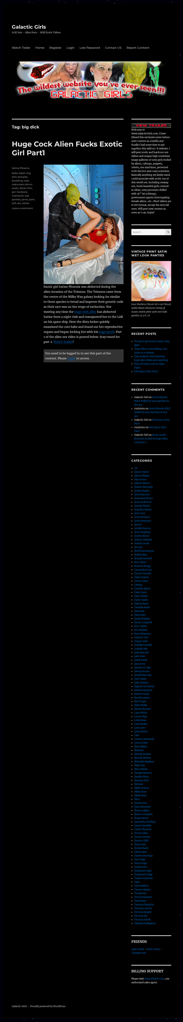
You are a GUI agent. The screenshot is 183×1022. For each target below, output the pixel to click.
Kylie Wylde (140, 705)
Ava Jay (138, 547)
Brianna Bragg (142, 566)
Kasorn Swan (141, 693)
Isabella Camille (143, 645)
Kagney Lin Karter (144, 686)
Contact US (113, 47)
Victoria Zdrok (142, 919)
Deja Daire (140, 614)
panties (16, 199)
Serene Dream (142, 836)
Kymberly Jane (142, 708)
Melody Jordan (142, 754)
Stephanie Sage (143, 870)
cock (26, 180)
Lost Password (90, 47)
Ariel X (138, 524)
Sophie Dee (140, 866)
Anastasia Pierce (143, 498)
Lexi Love (139, 727)
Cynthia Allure (142, 588)
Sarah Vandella (142, 825)
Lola (136, 735)
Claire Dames (141, 577)
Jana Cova (139, 663)
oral (27, 195)
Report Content (138, 47)
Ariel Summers (142, 520)
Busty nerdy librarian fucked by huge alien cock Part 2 (151, 438)
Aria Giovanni (142, 517)
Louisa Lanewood (144, 739)
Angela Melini (142, 505)
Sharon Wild (141, 840)
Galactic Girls (29, 27)
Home (39, 47)
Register (55, 47)
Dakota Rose (141, 603)
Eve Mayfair (140, 629)
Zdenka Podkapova (145, 923)
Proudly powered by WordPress (48, 1006)
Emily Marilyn (142, 618)
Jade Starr (139, 656)
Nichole (138, 784)
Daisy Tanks (141, 599)
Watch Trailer (21, 47)
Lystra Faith (141, 742)
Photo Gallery (142, 810)
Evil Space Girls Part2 (146, 371)
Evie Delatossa (142, 633)
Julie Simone (141, 682)
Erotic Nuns (153, 949)
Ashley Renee (141, 535)
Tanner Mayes (142, 889)
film (29, 188)
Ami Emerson (142, 494)
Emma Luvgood (143, 622)
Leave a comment (22, 208)
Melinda (139, 750)
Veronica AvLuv (143, 908)
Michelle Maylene (144, 761)
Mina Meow (141, 769)
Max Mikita (140, 746)
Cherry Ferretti (142, 573)
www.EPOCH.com (154, 978)
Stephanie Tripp (143, 874)
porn (32, 199)
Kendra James (142, 697)
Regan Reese (141, 818)
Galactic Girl (141, 637)
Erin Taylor (140, 626)
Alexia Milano (142, 475)
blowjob (22, 176)
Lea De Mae (140, 716)
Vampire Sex (139, 952)
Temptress (140, 893)
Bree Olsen (140, 562)
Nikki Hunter (141, 787)
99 (135, 468)
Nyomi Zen (140, 803)
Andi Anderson (142, 502)
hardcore (22, 191)
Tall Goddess (141, 885)
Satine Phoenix (20, 168)
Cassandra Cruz (143, 569)
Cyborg (138, 584)
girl (14, 191)
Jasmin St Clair (142, 667)
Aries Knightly (142, 532)
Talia (137, 882)
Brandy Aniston (143, 558)
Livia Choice (141, 731)
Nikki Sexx (140, 795)
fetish (23, 188)
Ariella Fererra (142, 528)
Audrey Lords (141, 543)
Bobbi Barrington (144, 550)
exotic (15, 188)
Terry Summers (143, 897)
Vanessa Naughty (144, 904)
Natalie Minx (141, 776)
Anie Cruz (139, 513)
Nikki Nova (140, 791)
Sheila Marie (141, 848)
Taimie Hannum (143, 878)
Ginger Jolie (141, 641)
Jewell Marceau (142, 675)
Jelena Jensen (142, 671)
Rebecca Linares (143, 814)
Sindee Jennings (143, 855)
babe (15, 173)
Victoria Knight (143, 912)
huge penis (106, 332)
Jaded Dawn (141, 660)
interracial (18, 195)
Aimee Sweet (141, 471)
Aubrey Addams (143, 539)
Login (70, 47)
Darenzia (139, 611)
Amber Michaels (143, 487)
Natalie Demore (143, 772)
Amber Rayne (141, 490)
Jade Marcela (141, 652)
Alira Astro (140, 479)
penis (25, 199)
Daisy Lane (140, 592)
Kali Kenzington (143, 690)
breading (17, 180)
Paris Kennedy (142, 806)
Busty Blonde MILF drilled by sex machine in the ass (151, 401)
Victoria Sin (140, 915)
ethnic (28, 184)
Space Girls (137, 949)
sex (19, 203)
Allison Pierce (142, 483)
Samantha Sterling (144, 821)
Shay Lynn (140, 844)
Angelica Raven (143, 509)
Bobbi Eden (140, 554)
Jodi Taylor (140, 678)
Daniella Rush (142, 607)
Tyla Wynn (140, 900)
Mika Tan (139, 765)
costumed (18, 184)
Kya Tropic (140, 701)
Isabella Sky (141, 648)
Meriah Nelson (142, 757)
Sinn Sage (139, 859)
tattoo (25, 203)
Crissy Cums (141, 581)
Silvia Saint (140, 851)
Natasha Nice (141, 780)
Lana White (140, 712)
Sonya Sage (140, 863)
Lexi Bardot (140, 724)
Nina (137, 799)
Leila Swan (140, 720)
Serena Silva (141, 833)
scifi (14, 203)
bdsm (22, 173)
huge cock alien (85, 311)
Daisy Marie (141, 596)
